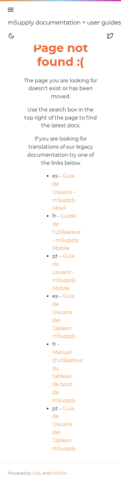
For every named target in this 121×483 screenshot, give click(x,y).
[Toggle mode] (11, 36)
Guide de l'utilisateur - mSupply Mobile (66, 232)
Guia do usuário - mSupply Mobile (64, 272)
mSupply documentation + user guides (64, 22)
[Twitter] (110, 35)
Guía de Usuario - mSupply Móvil (64, 192)
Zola (36, 473)
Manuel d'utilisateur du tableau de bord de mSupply (67, 376)
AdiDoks (59, 473)
